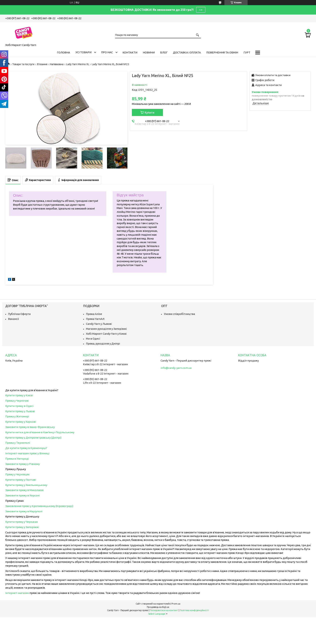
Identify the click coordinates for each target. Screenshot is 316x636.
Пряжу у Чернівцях (17, 474)
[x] (13, 279)
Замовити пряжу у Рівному (22, 463)
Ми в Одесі (93, 338)
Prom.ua (176, 604)
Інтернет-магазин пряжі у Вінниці (27, 453)
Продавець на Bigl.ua (158, 607)
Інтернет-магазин (17, 592)
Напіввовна (56, 64)
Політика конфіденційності (194, 610)
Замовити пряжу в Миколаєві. (24, 490)
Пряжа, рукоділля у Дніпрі (103, 343)
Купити (149, 112)
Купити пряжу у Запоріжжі (22, 527)
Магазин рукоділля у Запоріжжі (106, 328)
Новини (149, 52)
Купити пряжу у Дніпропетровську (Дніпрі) (33, 437)
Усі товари (83, 52)
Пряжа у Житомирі (17, 416)
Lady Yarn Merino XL (77, 64)
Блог (164, 52)
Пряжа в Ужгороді (17, 458)
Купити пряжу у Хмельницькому (26, 485)
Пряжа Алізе (94, 313)
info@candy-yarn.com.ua (176, 367)
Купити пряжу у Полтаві (20, 479)
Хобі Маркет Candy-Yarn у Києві (106, 333)
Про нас (107, 52)
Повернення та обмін (222, 52)
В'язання (42, 64)
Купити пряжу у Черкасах (21, 521)
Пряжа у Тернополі (17, 442)
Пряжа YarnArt (95, 318)
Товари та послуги (23, 64)
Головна (63, 52)
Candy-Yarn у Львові (99, 323)
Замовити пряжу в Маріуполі (23, 511)
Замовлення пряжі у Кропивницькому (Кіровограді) (39, 506)
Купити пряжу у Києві (19, 395)
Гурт (247, 52)
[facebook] (9, 279)
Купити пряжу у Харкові (20, 421)
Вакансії (13, 318)
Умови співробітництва (179, 313)
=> (200, 9)
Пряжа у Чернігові (17, 400)
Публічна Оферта (19, 313)
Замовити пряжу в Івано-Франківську (30, 427)
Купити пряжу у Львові (20, 411)
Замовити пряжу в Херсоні (22, 495)
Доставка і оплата (187, 52)
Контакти (130, 52)
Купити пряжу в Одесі (19, 405)
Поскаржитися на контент (164, 610)
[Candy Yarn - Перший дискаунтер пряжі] (23, 32)
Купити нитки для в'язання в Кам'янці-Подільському (39, 432)
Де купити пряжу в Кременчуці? (26, 448)
